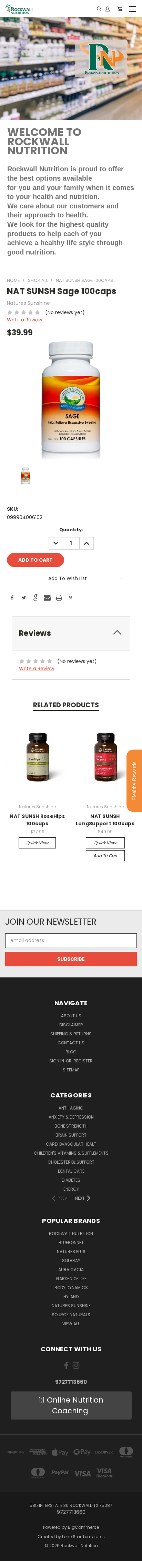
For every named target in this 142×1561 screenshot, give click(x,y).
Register (83, 1061)
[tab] (71, 633)
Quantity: (71, 529)
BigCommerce (83, 1527)
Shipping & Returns (71, 1034)
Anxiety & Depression (71, 1117)
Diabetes (71, 1180)
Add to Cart (105, 856)
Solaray (71, 1261)
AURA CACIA (71, 1270)
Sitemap (71, 1070)
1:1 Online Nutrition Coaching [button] (71, 1405)
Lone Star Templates (83, 1537)
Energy (71, 1189)
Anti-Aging (71, 1108)
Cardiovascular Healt (71, 1144)
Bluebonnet (71, 1242)
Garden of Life (71, 1279)
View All (71, 1324)
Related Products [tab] (66, 705)
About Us (71, 1016)
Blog (71, 1052)
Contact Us (71, 1043)
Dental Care (71, 1171)
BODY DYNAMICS (71, 1288)
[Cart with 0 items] (119, 8)
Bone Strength (71, 1126)
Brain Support (71, 1135)
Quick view (37, 843)
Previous (7, 760)
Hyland (71, 1297)
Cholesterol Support (71, 1162)
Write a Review (24, 319)
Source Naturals (71, 1315)
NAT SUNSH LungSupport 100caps (105, 820)
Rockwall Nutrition (71, 1233)
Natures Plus (71, 1251)
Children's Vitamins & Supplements (71, 1153)
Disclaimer (71, 1025)
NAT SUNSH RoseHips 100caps (37, 820)
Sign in (57, 1061)
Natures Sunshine (71, 1306)
